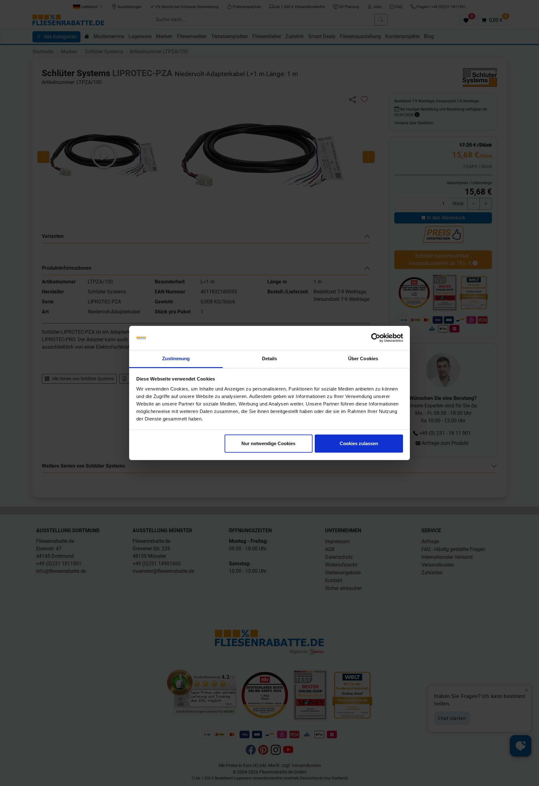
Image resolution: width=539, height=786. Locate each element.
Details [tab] (269, 358)
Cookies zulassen (359, 443)
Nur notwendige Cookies (268, 443)
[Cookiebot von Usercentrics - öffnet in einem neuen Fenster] (375, 338)
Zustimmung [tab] (176, 358)
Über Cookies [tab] (363, 358)
